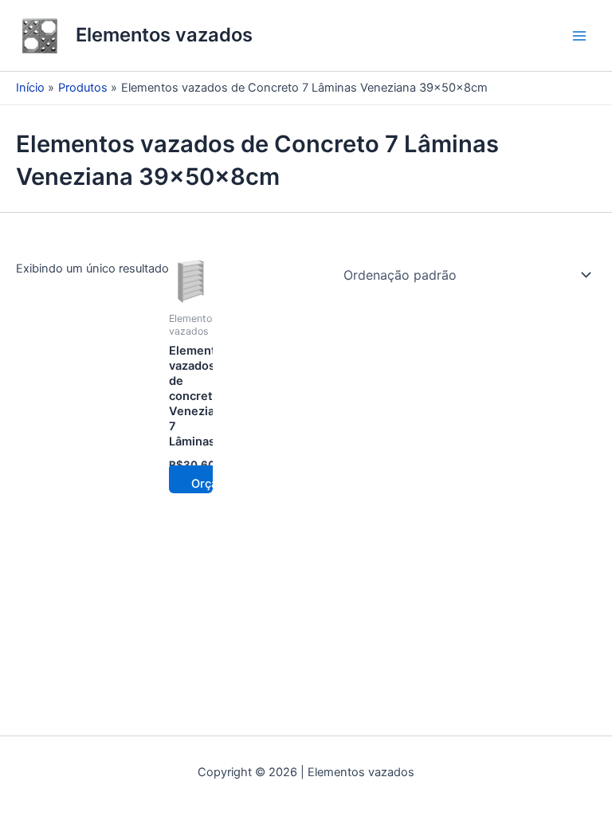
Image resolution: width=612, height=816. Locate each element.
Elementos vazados (164, 34)
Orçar (206, 484)
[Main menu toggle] (579, 36)
